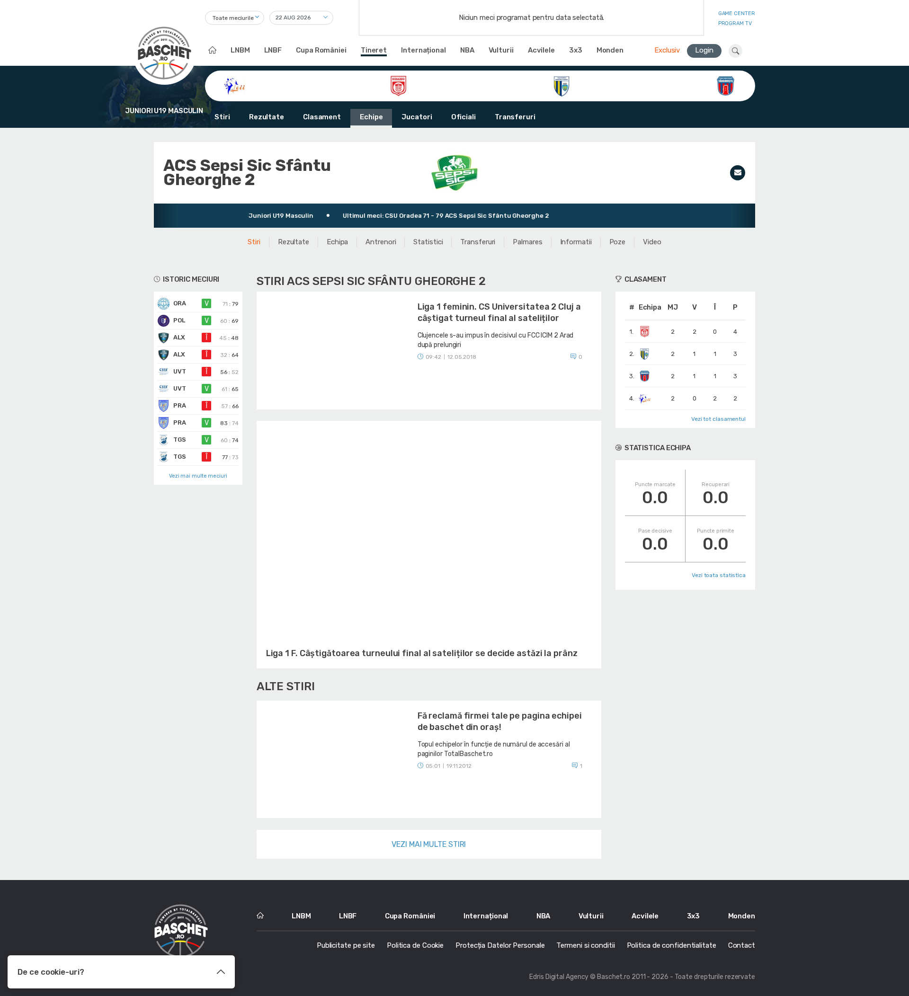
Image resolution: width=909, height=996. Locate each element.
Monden (610, 50)
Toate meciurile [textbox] (233, 18)
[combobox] (234, 18)
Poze (617, 242)
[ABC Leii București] (234, 85)
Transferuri (515, 117)
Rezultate (266, 117)
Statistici (428, 242)
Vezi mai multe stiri (429, 844)
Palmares (527, 242)
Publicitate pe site (346, 945)
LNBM (240, 50)
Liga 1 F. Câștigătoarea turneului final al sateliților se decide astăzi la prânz (422, 653)
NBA (467, 50)
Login (704, 50)
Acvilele (541, 50)
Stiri (222, 117)
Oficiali (463, 117)
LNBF (273, 50)
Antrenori (380, 242)
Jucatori (416, 117)
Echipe (371, 117)
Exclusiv (667, 50)
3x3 (575, 50)
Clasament (322, 117)
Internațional (423, 50)
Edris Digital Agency (558, 977)
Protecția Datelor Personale (499, 945)
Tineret (374, 50)
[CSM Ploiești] (561, 85)
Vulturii (501, 50)
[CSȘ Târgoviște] (725, 85)
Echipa (337, 242)
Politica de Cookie (415, 945)
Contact (741, 945)
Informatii (576, 242)
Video (652, 242)
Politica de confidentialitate (671, 945)
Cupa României (321, 50)
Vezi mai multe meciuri (198, 476)
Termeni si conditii (585, 945)
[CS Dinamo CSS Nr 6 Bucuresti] (398, 85)
